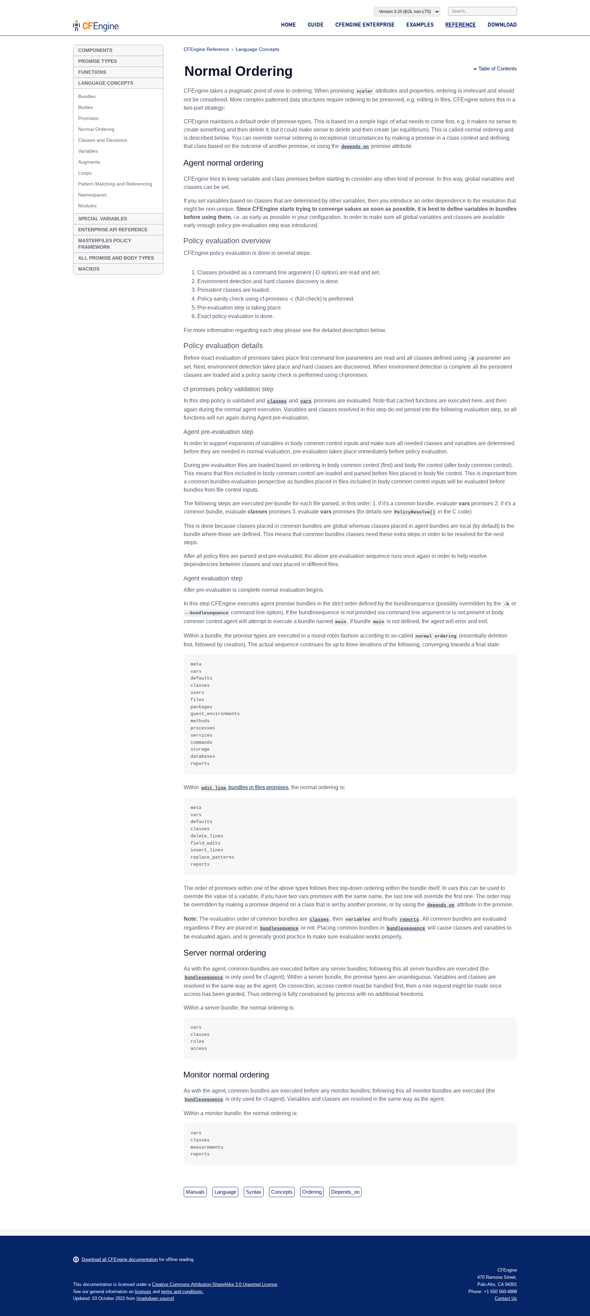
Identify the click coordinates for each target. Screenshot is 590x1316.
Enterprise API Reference (113, 229)
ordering (312, 1192)
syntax (254, 1192)
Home (288, 24)
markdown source (155, 1298)
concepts (282, 1192)
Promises (88, 118)
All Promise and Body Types (116, 258)
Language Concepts (105, 83)
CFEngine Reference (206, 49)
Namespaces (92, 194)
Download (502, 24)
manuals (195, 1192)
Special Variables (102, 218)
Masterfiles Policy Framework (104, 244)
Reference (460, 24)
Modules (87, 205)
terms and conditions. (182, 1291)
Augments (89, 162)
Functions (92, 72)
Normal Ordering (96, 129)
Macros (88, 269)
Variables (88, 151)
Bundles (87, 96)
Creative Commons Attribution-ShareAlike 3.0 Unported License (214, 1284)
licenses (143, 1291)
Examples (420, 24)
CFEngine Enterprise (365, 24)
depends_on (345, 1192)
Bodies (85, 107)
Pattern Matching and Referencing (115, 184)
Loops (85, 173)
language (225, 1192)
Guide (316, 24)
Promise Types (97, 61)
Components (95, 50)
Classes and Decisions (102, 140)
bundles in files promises (245, 787)
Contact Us (506, 1298)
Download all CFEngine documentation (120, 1259)
